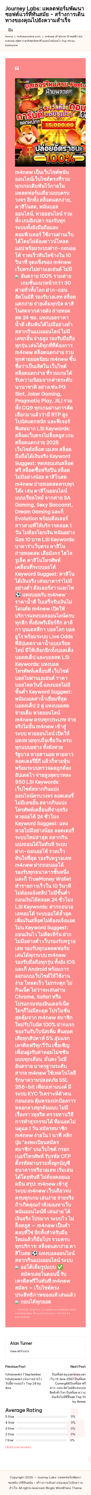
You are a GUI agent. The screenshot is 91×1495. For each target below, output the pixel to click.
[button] (19, 1351)
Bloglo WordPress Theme (64, 1488)
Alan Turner (21, 1343)
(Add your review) (18, 1447)
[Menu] (10, 30)
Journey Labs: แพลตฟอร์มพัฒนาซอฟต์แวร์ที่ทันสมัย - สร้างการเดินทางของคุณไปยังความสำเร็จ (44, 14)
